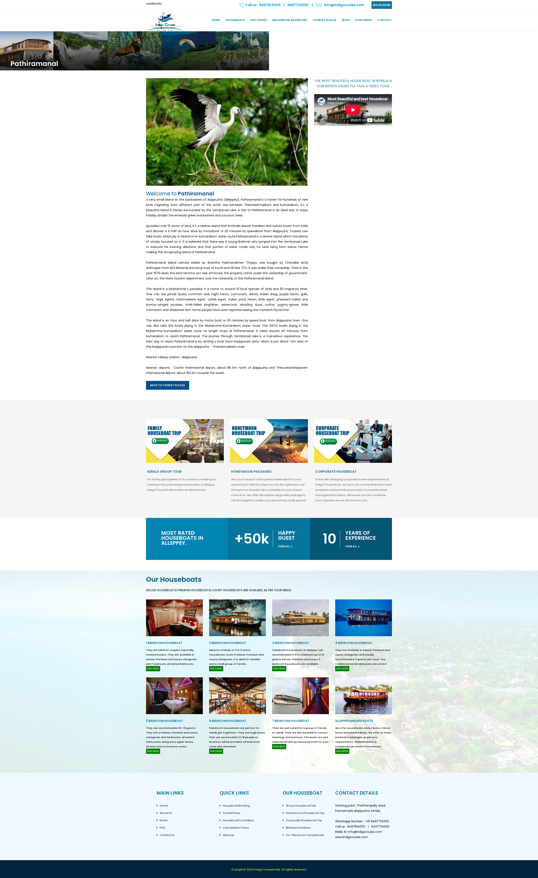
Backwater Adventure (289, 20)
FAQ (162, 828)
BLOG (345, 20)
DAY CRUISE (258, 20)
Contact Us (167, 835)
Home (164, 806)
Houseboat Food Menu (238, 820)
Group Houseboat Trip (301, 806)
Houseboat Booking (236, 806)
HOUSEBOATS (235, 20)
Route (164, 820)
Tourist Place (231, 813)
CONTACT (384, 20)
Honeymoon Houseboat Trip (305, 813)
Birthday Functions (298, 828)
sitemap (228, 835)
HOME (216, 20)
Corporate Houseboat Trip (304, 820)
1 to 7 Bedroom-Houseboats (305, 835)
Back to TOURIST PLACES (167, 385)
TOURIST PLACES (324, 20)
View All (284, 546)
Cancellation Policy (236, 828)
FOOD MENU (363, 20)
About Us (166, 813)
